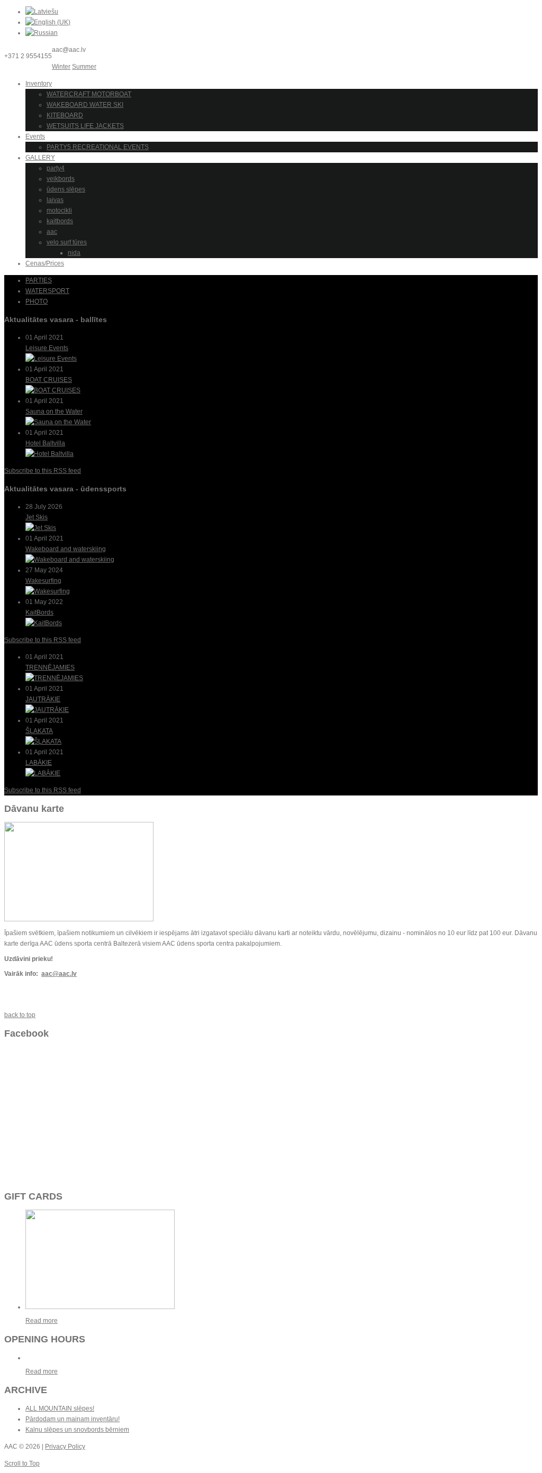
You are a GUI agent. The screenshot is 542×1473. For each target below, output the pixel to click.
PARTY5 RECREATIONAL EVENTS (98, 147)
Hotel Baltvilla (45, 443)
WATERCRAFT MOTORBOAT (89, 94)
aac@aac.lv (59, 973)
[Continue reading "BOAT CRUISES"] (52, 390)
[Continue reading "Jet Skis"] (40, 528)
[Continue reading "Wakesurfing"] (47, 591)
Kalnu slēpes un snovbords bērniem (77, 1429)
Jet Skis (36, 517)
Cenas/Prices (44, 263)
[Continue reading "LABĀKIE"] (42, 773)
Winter (61, 66)
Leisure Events (46, 348)
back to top (19, 1015)
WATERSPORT (47, 291)
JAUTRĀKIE (42, 699)
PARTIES (38, 280)
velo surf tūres (67, 242)
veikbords (61, 178)
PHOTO (36, 301)
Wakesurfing (43, 580)
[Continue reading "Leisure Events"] (51, 358)
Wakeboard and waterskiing (65, 549)
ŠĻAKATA (39, 731)
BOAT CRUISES (48, 379)
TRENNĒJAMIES (50, 667)
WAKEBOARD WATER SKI (85, 104)
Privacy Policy (65, 1446)
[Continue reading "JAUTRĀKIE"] (47, 709)
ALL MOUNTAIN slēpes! (59, 1408)
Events (35, 136)
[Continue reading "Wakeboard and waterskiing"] (69, 559)
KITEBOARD (65, 115)
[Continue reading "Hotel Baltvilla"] (49, 454)
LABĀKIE (38, 762)
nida (74, 253)
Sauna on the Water (54, 411)
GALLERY (40, 157)
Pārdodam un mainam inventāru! (72, 1419)
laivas (55, 200)
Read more (41, 1320)
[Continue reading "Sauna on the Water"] (58, 422)
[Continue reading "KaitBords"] (43, 623)
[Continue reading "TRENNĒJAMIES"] (54, 678)
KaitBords (39, 612)
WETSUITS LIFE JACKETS (85, 126)
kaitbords (60, 221)
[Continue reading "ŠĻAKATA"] (43, 741)
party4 (56, 168)
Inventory (38, 83)
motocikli (59, 210)
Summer (84, 66)
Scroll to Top (22, 1463)
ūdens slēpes (66, 189)
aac (52, 231)
